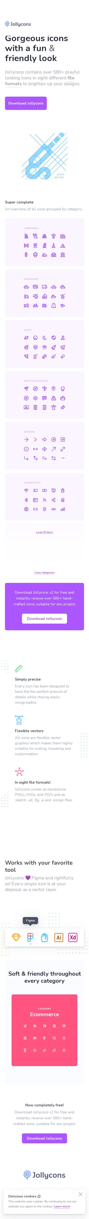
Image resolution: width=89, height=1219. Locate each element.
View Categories (45, 572)
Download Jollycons (61, 24)
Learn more (62, 1206)
